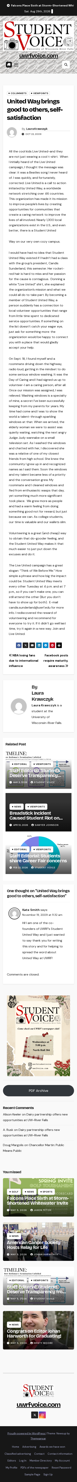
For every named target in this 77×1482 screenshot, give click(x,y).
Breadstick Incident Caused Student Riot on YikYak (34, 818)
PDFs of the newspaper (35, 1467)
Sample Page (32, 1474)
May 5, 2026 (19, 1210)
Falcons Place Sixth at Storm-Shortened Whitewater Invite (38, 1200)
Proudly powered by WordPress (27, 1433)
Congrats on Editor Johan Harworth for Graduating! (34, 1333)
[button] (66, 65)
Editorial (20, 764)
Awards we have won (52, 1446)
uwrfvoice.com (38, 55)
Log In (22, 1460)
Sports (47, 1191)
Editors (12, 1460)
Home (15, 1446)
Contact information (60, 1453)
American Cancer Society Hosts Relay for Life (33, 1245)
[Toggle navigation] (16, 64)
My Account (62, 1460)
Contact (39, 1453)
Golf (15, 1191)
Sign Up (48, 1474)
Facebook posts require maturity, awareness (55, 660)
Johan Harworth (46, 1254)
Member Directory (41, 1460)
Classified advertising (18, 1453)
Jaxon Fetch (42, 1210)
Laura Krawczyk (36, 129)
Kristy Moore (43, 1343)
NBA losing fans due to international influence (23, 660)
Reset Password (61, 1467)
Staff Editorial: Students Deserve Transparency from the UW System (34, 775)
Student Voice (44, 782)
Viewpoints (40, 93)
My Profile (11, 1467)
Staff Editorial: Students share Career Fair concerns (38, 858)
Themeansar (38, 1438)
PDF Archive (38, 1090)
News (17, 806)
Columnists (18, 93)
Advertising (29, 1446)
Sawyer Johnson (47, 825)
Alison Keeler (12, 1114)
